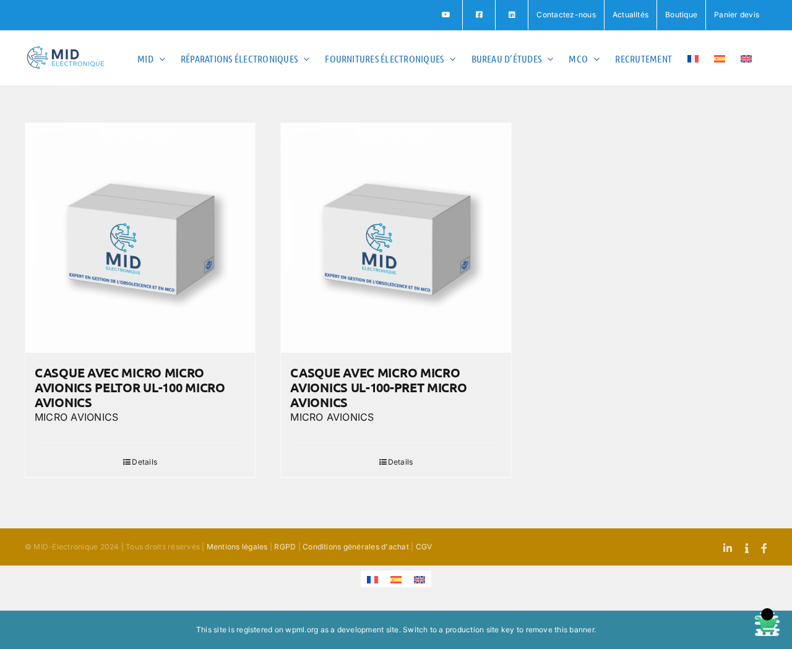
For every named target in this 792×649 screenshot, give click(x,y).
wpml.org (301, 629)
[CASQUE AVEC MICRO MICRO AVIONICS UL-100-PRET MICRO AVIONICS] (395, 238)
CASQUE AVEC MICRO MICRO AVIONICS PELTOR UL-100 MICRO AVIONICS (130, 387)
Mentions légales (237, 546)
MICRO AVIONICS (76, 417)
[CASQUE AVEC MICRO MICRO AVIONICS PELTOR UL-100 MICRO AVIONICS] (140, 238)
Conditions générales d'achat (356, 546)
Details (144, 461)
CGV (424, 546)
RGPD (285, 546)
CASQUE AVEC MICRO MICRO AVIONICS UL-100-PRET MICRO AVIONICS (378, 387)
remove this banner (560, 629)
